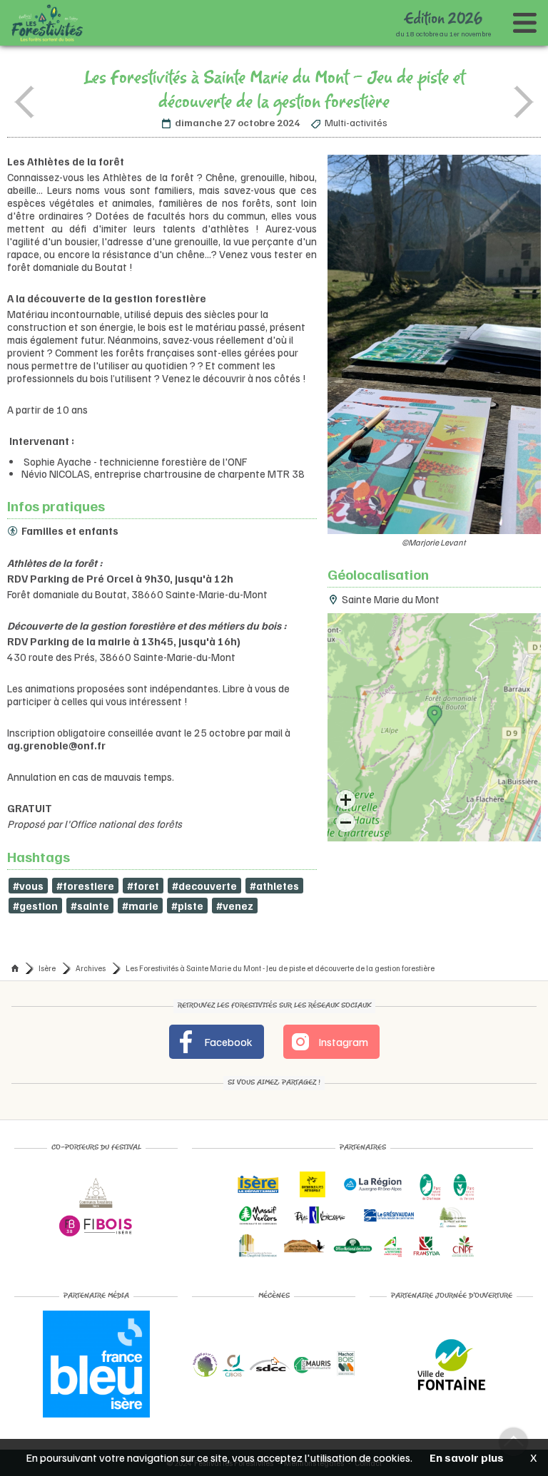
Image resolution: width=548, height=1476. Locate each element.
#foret (143, 885)
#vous (28, 885)
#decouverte (204, 885)
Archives (91, 968)
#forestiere (85, 885)
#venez (234, 905)
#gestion (35, 905)
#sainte (90, 905)
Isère (47, 968)
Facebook (227, 1042)
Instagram (342, 1042)
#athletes (274, 885)
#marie (140, 905)
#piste (187, 905)
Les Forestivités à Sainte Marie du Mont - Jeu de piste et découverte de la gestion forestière (280, 968)
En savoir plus (467, 1457)
